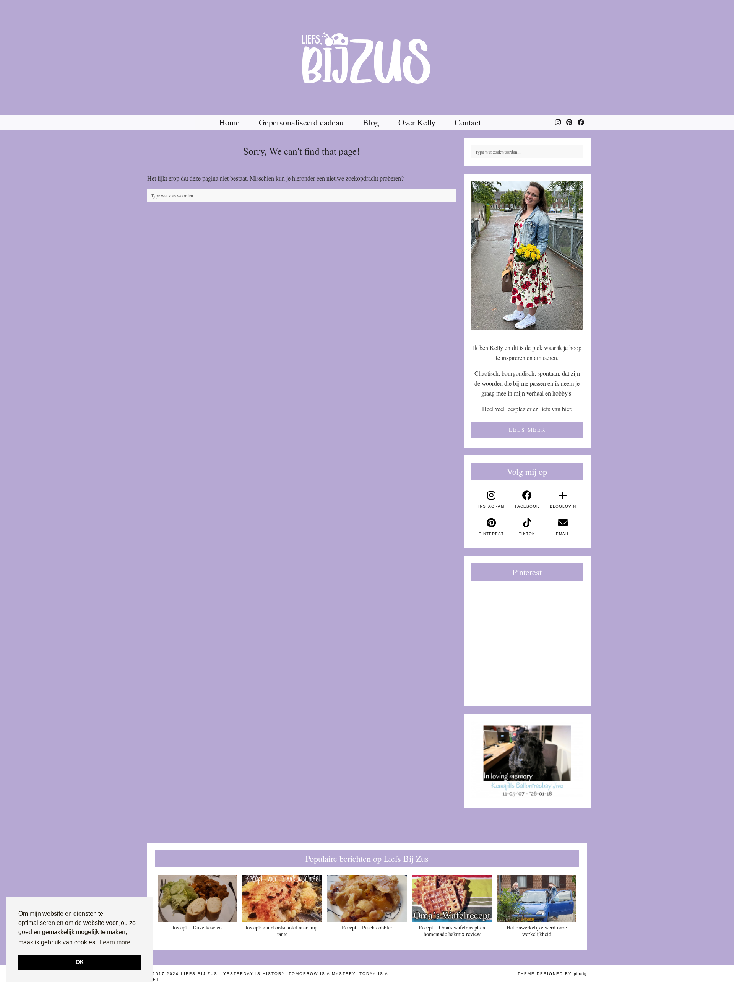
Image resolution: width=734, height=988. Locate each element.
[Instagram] (558, 122)
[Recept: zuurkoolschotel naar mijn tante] (282, 898)
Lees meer (527, 429)
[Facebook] (581, 122)
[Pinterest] (569, 122)
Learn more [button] (114, 942)
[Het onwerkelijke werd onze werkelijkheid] (536, 898)
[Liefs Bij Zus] (367, 57)
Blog (371, 122)
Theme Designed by (552, 974)
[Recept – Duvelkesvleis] (197, 898)
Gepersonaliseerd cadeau (301, 122)
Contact (468, 122)
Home (229, 122)
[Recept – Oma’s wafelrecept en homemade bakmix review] (452, 898)
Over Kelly (416, 122)
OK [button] (80, 962)
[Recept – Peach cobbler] (367, 898)
